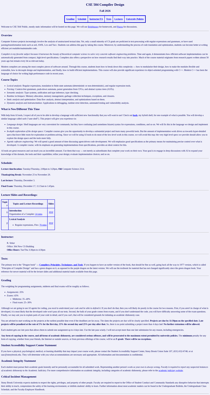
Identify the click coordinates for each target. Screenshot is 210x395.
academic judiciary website (171, 370)
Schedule (82, 19)
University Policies (135, 19)
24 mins (38, 214)
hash (135, 115)
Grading (70, 19)
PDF (51, 212)
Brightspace (93, 26)
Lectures (118, 19)
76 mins (43, 225)
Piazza (120, 26)
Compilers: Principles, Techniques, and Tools (61, 265)
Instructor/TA (96, 19)
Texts (108, 19)
